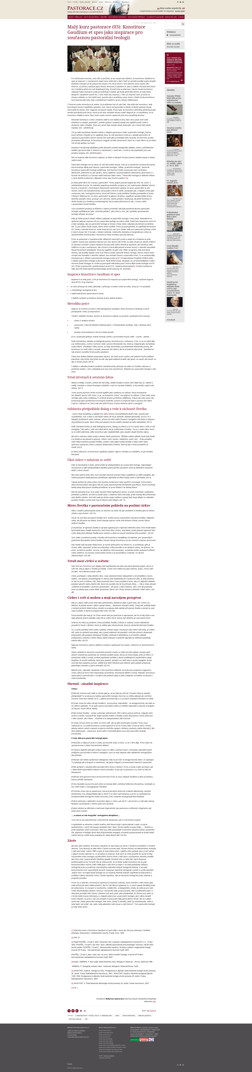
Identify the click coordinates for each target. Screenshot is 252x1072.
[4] (120, 261)
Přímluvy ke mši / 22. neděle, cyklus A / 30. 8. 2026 (174, 163)
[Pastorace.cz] (85, 9)
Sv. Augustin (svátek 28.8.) (172, 181)
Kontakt (69, 1064)
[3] (147, 258)
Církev (117, 1015)
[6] (129, 269)
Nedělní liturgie (175, 81)
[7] (150, 728)
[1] (100, 153)
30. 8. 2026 (170, 46)
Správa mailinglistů (175, 35)
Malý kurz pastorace (144, 1015)
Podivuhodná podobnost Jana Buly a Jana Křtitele (173, 215)
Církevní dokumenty (128, 1015)
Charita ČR (144, 1027)
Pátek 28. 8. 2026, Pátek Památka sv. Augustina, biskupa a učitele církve (174, 60)
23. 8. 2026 (176, 46)
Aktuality (171, 90)
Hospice (151, 1027)
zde (154, 1001)
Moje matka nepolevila (171, 8)
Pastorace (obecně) (75, 1019)
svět (86, 1019)
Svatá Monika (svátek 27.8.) (172, 247)
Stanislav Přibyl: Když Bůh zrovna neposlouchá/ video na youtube (174, 99)
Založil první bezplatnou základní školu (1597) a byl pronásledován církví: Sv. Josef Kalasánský (173, 288)
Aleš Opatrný (145, 23)
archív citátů (180, 11)
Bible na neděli (173, 44)
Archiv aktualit (171, 319)
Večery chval (149, 1034)
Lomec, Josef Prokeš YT (139, 1032)
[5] (134, 266)
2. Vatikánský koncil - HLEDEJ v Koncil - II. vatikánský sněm (93, 1015)
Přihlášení (171, 32)
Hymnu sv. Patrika (109, 1056)
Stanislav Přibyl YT (145, 1029)
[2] (127, 178)
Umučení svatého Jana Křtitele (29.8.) (174, 130)
